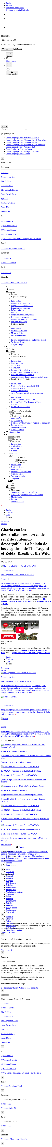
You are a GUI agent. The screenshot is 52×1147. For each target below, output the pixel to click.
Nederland (10, 872)
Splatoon (4, 198)
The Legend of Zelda (9, 190)
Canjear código (17, 344)
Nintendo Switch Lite (19, 391)
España (9, 863)
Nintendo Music (17, 430)
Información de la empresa (37, 851)
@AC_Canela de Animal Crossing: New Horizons (21, 239)
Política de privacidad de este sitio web (23, 854)
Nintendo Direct (17, 467)
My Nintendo (16, 497)
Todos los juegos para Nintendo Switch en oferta (25, 145)
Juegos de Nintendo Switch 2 (22, 303)
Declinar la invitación (9, 988)
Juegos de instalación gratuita (22, 315)
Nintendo (4, 173)
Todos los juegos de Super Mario (19, 149)
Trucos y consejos (18, 476)
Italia (8, 869)
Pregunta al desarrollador (21, 471)
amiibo (14, 404)
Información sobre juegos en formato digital (28, 340)
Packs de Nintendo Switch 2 (22, 375)
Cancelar (4, 932)
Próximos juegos (17, 310)
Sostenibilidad (33, 858)
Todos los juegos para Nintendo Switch (21, 142)
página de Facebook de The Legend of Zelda (30, 653)
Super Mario (6, 207)
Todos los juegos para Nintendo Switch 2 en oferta (26, 140)
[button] (28, 289)
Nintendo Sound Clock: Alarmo (23, 400)
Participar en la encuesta (28, 988)
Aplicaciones (16, 446)
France (8, 887)
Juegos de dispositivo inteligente (24, 319)
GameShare (15, 368)
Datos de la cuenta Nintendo (17, 10)
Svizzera (9, 905)
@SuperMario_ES (8, 234)
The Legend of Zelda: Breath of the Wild (23, 600)
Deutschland (11, 883)
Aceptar (11, 932)
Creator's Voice (17, 474)
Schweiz (9, 901)
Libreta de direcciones (15, 8)
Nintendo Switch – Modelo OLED (25, 386)
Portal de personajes (19, 322)
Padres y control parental (11, 851)
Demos (14, 312)
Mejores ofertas (17, 333)
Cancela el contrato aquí (17, 858)
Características (17, 363)
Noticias (9, 512)
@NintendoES (7, 221)
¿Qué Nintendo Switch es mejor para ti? (27, 393)
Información (16, 301)
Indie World (16, 469)
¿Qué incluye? (17, 420)
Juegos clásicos (17, 425)
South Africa (11, 890)
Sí (11, 950)
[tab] (26, 847)
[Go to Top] (26, 506)
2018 (8, 515)
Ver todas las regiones (14, 892)
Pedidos (9, 5)
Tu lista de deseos (18, 342)
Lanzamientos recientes (20, 308)
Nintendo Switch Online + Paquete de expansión (30, 423)
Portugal (9, 876)
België (8, 896)
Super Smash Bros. (8, 194)
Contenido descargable (20, 317)
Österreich (10, 912)
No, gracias (6, 950)
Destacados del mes (19, 331)
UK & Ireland (11, 887)
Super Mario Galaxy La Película (24, 492)
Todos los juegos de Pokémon (18, 154)
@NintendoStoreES (9, 226)
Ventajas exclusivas (19, 427)
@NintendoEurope (8, 230)
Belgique (9, 881)
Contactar (18, 861)
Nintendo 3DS (7, 185)
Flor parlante (16, 397)
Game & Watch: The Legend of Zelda (26, 402)
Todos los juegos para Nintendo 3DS (20, 147)
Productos (15, 448)
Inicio (8, 3)
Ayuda (23, 851)
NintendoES (6, 258)
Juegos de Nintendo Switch (22, 306)
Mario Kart (5, 211)
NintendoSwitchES (8, 263)
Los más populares (18, 335)
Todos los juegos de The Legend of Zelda (22, 151)
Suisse (8, 921)
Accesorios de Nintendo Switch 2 (24, 372)
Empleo (14, 499)
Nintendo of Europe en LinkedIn (14, 282)
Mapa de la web (17, 501)
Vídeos (14, 451)
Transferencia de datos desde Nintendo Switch (29, 377)
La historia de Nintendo (20, 407)
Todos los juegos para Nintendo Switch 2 (22, 138)
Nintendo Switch (8, 177)
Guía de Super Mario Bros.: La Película (27, 495)
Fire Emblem (6, 181)
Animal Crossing (8, 203)
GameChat (15, 365)
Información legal (25, 856)
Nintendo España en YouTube (13, 248)
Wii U (5, 604)
